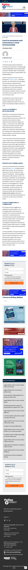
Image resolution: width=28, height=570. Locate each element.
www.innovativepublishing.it (10, 543)
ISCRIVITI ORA (14, 283)
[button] (24, 7)
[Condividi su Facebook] (5, 62)
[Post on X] (3, 62)
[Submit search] (24, 301)
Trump (13, 168)
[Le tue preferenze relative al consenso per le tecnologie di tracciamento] (25, 567)
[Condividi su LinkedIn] (7, 62)
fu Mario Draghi (13, 79)
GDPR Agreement (8, 275)
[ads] (14, 16)
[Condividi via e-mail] (12, 62)
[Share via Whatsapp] (9, 62)
